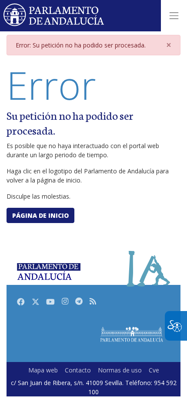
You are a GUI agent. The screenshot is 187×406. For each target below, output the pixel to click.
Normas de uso (120, 370)
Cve (154, 370)
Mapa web (43, 370)
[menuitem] (43, 370)
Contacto (78, 370)
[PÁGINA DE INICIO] (131, 334)
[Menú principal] (174, 15)
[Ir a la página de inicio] (54, 15)
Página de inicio (40, 215)
